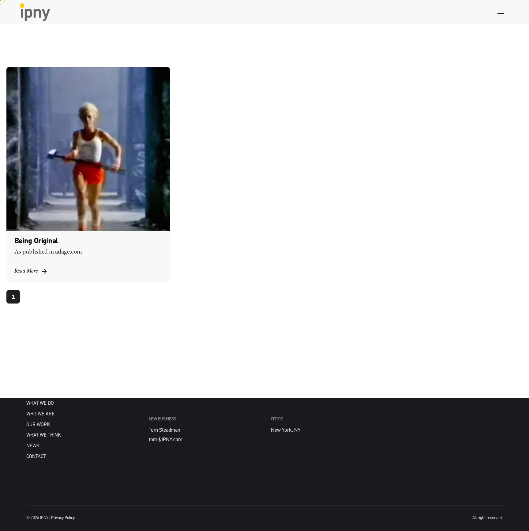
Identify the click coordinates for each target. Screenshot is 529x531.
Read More (26, 271)
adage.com (68, 252)
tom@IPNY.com (165, 439)
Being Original (36, 241)
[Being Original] (88, 149)
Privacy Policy (63, 518)
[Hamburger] (500, 12)
